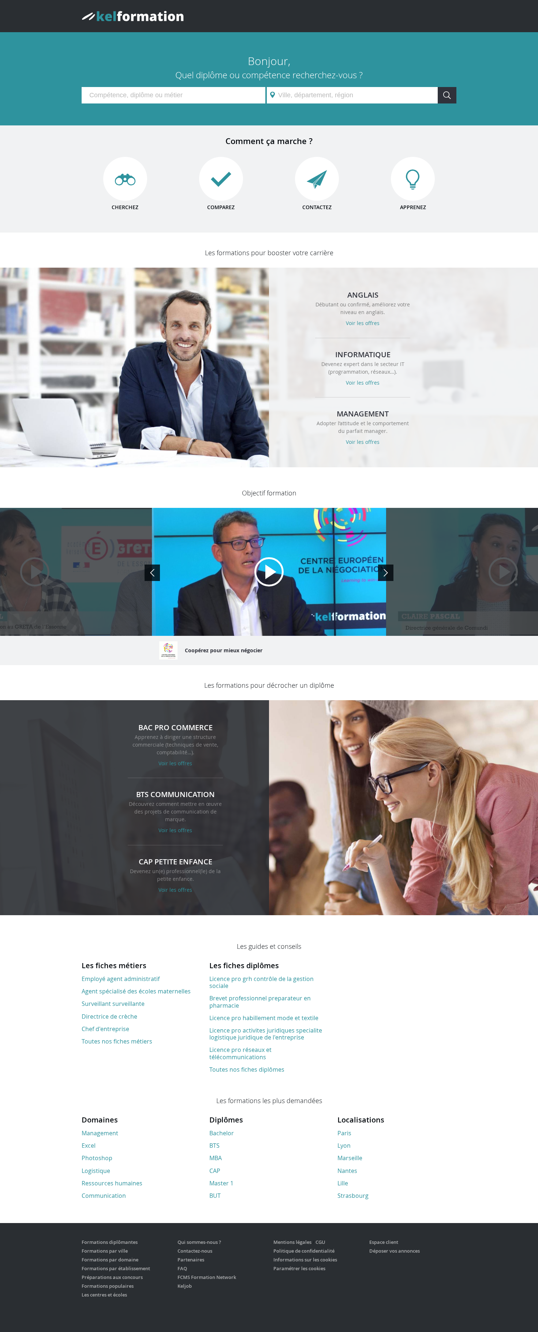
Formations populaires (108, 1286)
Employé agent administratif (121, 979)
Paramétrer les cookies (299, 1268)
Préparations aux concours (112, 1277)
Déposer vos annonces (394, 1251)
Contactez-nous (195, 1251)
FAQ (182, 1268)
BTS (214, 1146)
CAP (214, 1171)
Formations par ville (105, 1251)
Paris (344, 1133)
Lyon (344, 1146)
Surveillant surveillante (113, 1004)
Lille (342, 1183)
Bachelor (221, 1133)
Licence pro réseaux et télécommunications (240, 1053)
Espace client (383, 1242)
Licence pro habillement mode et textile (263, 1018)
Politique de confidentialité (304, 1251)
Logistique (96, 1171)
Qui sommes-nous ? (199, 1242)
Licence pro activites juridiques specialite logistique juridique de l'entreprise (265, 1033)
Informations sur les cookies (305, 1259)
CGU (320, 1242)
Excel (89, 1146)
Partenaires (191, 1259)
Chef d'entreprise (105, 1029)
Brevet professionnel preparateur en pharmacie (260, 1001)
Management (100, 1133)
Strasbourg (353, 1196)
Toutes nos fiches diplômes (246, 1069)
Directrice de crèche (109, 1016)
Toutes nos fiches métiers (117, 1041)
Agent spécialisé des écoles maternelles (136, 991)
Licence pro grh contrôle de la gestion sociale (261, 982)
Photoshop (97, 1158)
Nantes (347, 1171)
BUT (215, 1196)
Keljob (185, 1286)
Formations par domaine (110, 1259)
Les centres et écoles (104, 1294)
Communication (104, 1196)
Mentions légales (292, 1242)
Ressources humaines (112, 1183)
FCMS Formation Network (207, 1277)
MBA (215, 1158)
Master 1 (221, 1183)
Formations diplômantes (110, 1242)
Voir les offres (363, 323)
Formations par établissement (116, 1268)
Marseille (349, 1158)
